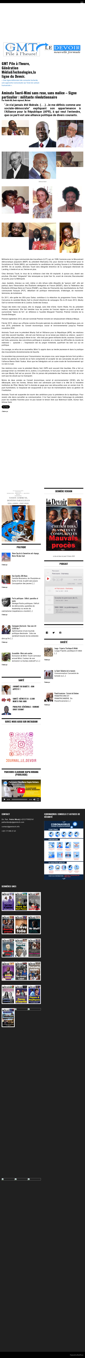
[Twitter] (54, 632)
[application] (21, 791)
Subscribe (71, 584)
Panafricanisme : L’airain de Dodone (66, 693)
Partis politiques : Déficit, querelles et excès (25, 599)
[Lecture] (4, 799)
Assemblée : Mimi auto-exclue (22, 653)
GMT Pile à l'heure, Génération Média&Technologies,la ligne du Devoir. (19, 70)
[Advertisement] (42, 19)
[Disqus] (42, 452)
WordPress (80, 1355)
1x (57, 580)
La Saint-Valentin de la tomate (64, 671)
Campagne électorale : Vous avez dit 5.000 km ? (24, 627)
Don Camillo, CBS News (19, 576)
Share (80, 584)
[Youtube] (60, 632)
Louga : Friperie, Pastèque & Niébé (66, 648)
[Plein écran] (38, 799)
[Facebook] (47, 632)
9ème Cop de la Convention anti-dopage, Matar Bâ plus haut (25, 554)
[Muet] (34, 799)
